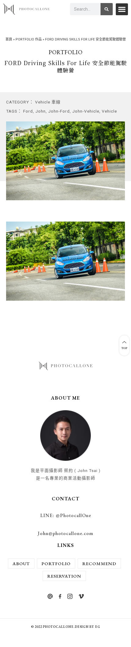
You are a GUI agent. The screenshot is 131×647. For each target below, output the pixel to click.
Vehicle (109, 111)
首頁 (8, 39)
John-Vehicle (85, 111)
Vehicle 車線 (48, 102)
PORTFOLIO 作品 (29, 39)
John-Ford (59, 111)
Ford (28, 111)
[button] (122, 9)
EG (97, 626)
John (40, 111)
